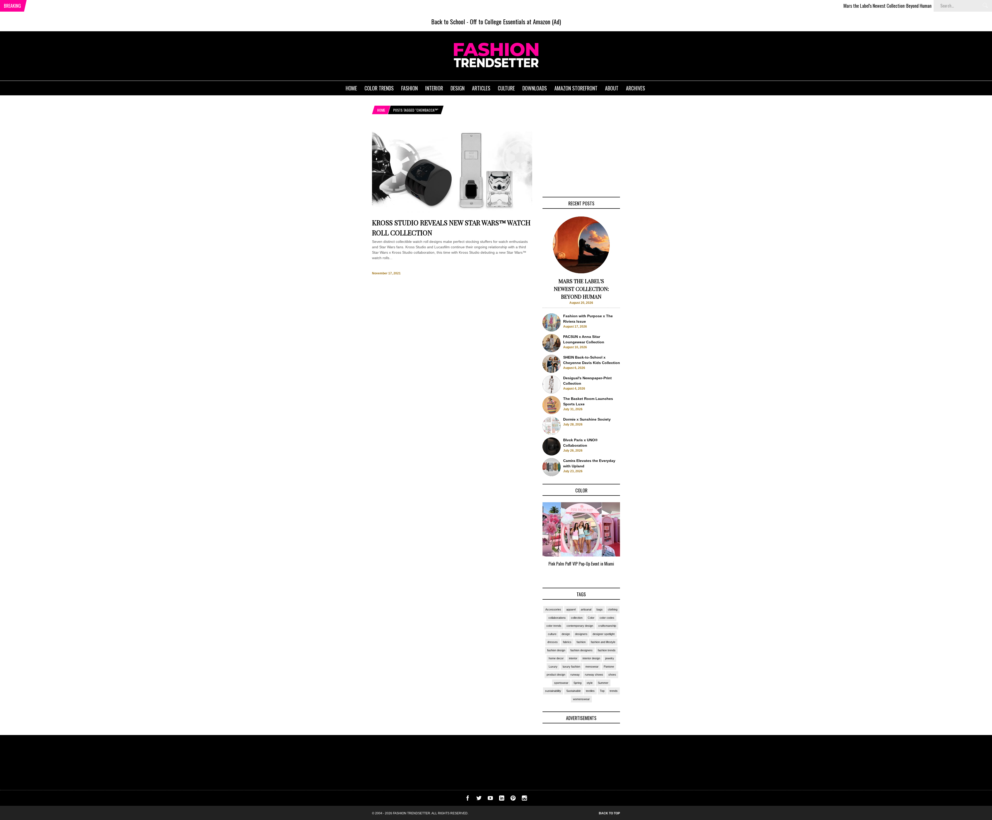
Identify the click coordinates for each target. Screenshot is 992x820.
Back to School (448, 21)
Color (591, 617)
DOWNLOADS (534, 88)
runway (575, 674)
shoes (612, 674)
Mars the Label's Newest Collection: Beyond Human (853, 5)
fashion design (556, 650)
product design (556, 674)
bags (599, 609)
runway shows (594, 674)
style (590, 682)
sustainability (553, 690)
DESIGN (457, 88)
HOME (351, 88)
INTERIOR (434, 88)
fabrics (567, 642)
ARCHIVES (635, 88)
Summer (603, 682)
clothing (612, 609)
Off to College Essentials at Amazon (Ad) (515, 21)
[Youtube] (490, 799)
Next (630, 540)
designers (581, 634)
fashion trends (607, 650)
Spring (578, 682)
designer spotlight (604, 634)
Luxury (553, 666)
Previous (532, 540)
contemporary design (580, 625)
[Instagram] (524, 799)
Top (602, 690)
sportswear (561, 682)
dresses (552, 642)
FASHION (409, 88)
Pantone (609, 666)
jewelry (609, 658)
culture (552, 634)
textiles (590, 690)
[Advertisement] (581, 157)
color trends (553, 625)
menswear (592, 666)
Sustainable (573, 690)
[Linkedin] (501, 799)
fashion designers (581, 650)
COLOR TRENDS (379, 88)
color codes (607, 617)
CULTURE (506, 88)
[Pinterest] (513, 799)
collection (577, 617)
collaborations (557, 617)
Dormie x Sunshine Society (587, 419)
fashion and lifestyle (603, 642)
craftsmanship (607, 625)
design (566, 634)
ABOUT (611, 88)
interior (573, 658)
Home (381, 110)
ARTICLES (481, 88)
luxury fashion (571, 666)
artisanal (586, 609)
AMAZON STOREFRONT (576, 88)
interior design (591, 658)
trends (614, 690)
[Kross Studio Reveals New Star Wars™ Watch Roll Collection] (452, 214)
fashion (581, 642)
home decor (556, 658)
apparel (571, 609)
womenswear (581, 699)
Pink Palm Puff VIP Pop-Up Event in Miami (581, 564)
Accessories (553, 609)
